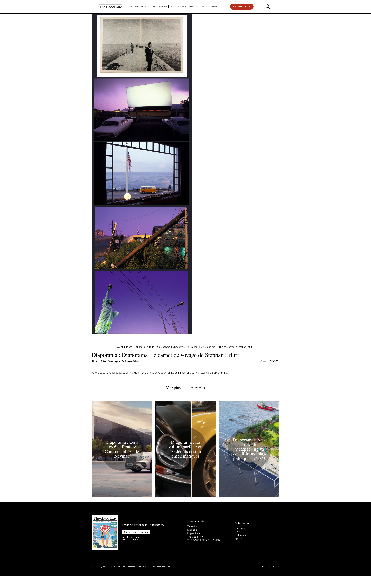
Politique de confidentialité (128, 566)
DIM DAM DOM (273, 566)
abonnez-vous (242, 6)
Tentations (132, 6)
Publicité (143, 566)
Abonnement (168, 566)
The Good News (178, 6)
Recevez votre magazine (136, 532)
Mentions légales (98, 566)
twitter (238, 531)
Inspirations (160, 6)
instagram (240, 534)
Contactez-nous (155, 566)
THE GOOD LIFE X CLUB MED (203, 540)
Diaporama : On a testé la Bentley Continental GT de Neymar (122, 449)
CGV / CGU (111, 566)
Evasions (146, 6)
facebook (240, 528)
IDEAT (263, 566)
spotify (239, 538)
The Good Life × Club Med (203, 6)
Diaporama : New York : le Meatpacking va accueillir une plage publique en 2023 (249, 448)
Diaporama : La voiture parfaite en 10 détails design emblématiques (185, 449)
